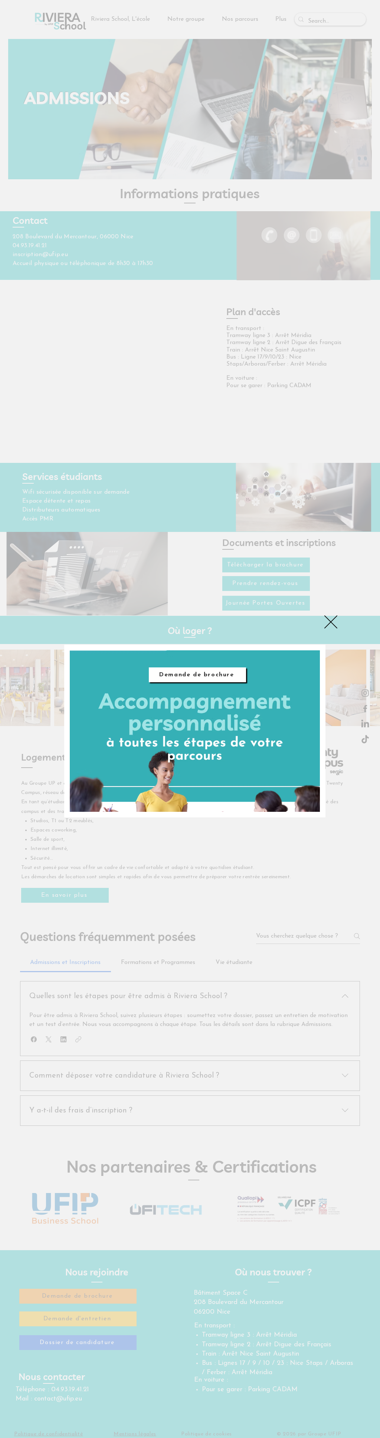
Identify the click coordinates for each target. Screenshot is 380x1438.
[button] (330, 621)
